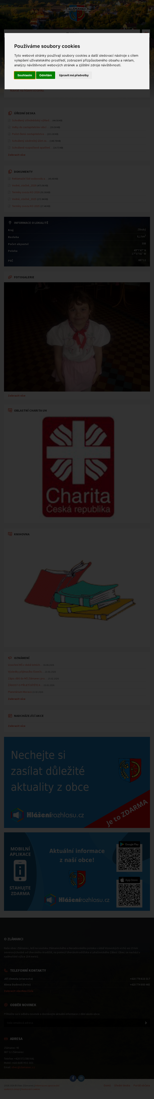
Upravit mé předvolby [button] (74, 75)
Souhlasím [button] (24, 75)
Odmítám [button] (45, 75)
